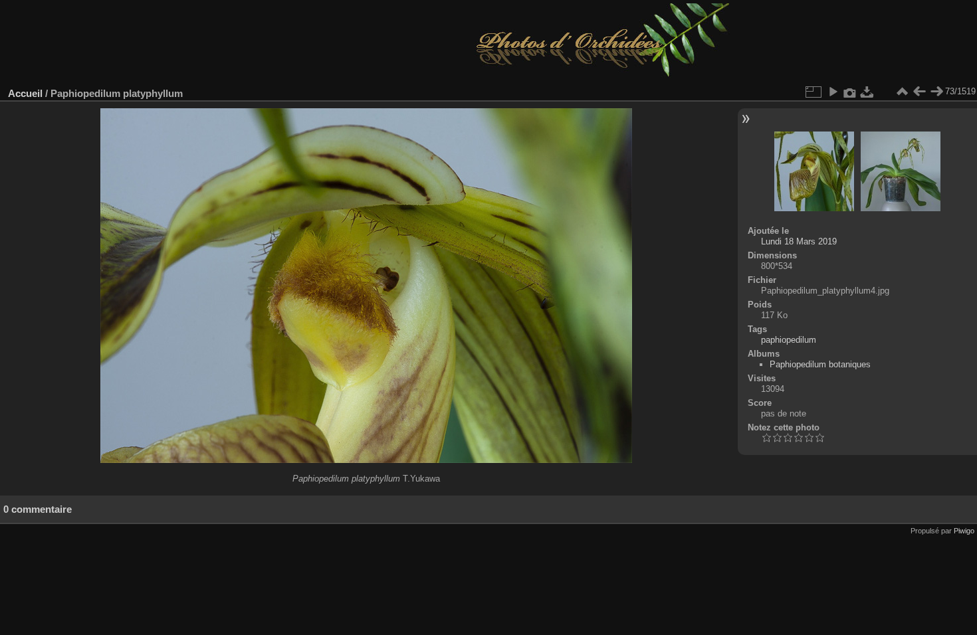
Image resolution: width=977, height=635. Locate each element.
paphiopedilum (788, 340)
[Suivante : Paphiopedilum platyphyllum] (936, 91)
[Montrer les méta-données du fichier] (850, 91)
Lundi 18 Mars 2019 (799, 241)
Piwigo (964, 531)
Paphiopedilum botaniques (820, 364)
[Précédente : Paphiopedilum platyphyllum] (919, 91)
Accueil (25, 93)
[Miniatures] (902, 91)
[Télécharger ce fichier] (867, 91)
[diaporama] (832, 91)
